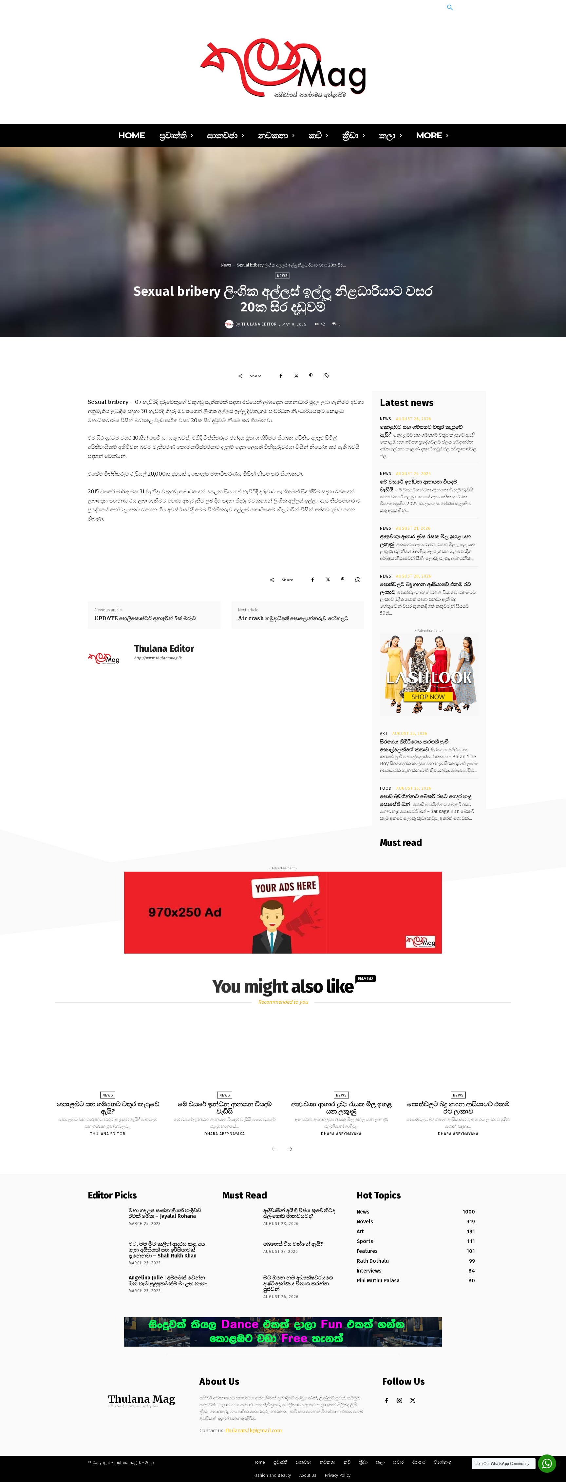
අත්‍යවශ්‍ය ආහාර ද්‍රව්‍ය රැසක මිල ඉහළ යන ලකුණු (341, 1107)
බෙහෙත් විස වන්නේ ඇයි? (293, 1244)
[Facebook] (280, 375)
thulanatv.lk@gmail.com (253, 1430)
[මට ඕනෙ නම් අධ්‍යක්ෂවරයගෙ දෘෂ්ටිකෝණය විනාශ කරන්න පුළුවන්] (240, 1287)
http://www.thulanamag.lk (157, 658)
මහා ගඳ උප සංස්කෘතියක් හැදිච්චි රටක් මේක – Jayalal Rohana (165, 1213)
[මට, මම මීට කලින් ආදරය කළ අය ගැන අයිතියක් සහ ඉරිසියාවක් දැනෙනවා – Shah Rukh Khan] (106, 1253)
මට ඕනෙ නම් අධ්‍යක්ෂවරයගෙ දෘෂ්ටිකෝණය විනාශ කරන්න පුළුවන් (298, 1283)
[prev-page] (274, 1149)
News (225, 265)
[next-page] (289, 1149)
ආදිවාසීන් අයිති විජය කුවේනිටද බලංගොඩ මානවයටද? (299, 1213)
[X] (295, 375)
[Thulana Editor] (230, 324)
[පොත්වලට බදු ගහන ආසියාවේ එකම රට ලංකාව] (458, 1058)
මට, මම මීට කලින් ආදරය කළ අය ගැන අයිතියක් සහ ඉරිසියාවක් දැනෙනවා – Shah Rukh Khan (167, 1249)
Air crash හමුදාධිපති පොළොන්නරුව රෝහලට (293, 618)
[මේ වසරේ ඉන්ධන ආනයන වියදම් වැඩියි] (224, 1058)
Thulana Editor (259, 324)
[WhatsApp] (325, 375)
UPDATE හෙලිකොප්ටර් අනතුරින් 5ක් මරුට (145, 618)
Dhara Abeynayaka (224, 1134)
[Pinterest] (310, 375)
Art (384, 734)
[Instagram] (399, 1400)
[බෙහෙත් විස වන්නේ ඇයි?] (240, 1253)
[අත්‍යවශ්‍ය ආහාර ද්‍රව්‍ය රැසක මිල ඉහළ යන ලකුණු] (341, 1058)
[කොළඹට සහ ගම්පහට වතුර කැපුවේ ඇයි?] (107, 1058)
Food (386, 788)
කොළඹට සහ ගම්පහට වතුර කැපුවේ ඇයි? (108, 1107)
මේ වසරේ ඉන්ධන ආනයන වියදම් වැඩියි (225, 1107)
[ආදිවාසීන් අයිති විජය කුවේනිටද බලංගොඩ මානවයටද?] (240, 1220)
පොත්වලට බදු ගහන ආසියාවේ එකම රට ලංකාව (458, 1107)
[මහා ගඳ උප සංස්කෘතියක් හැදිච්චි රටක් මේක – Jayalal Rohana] (106, 1220)
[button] (450, 8)
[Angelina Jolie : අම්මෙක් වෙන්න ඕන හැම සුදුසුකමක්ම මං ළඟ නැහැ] (106, 1287)
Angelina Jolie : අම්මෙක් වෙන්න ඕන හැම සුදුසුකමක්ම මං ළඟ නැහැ (168, 1281)
